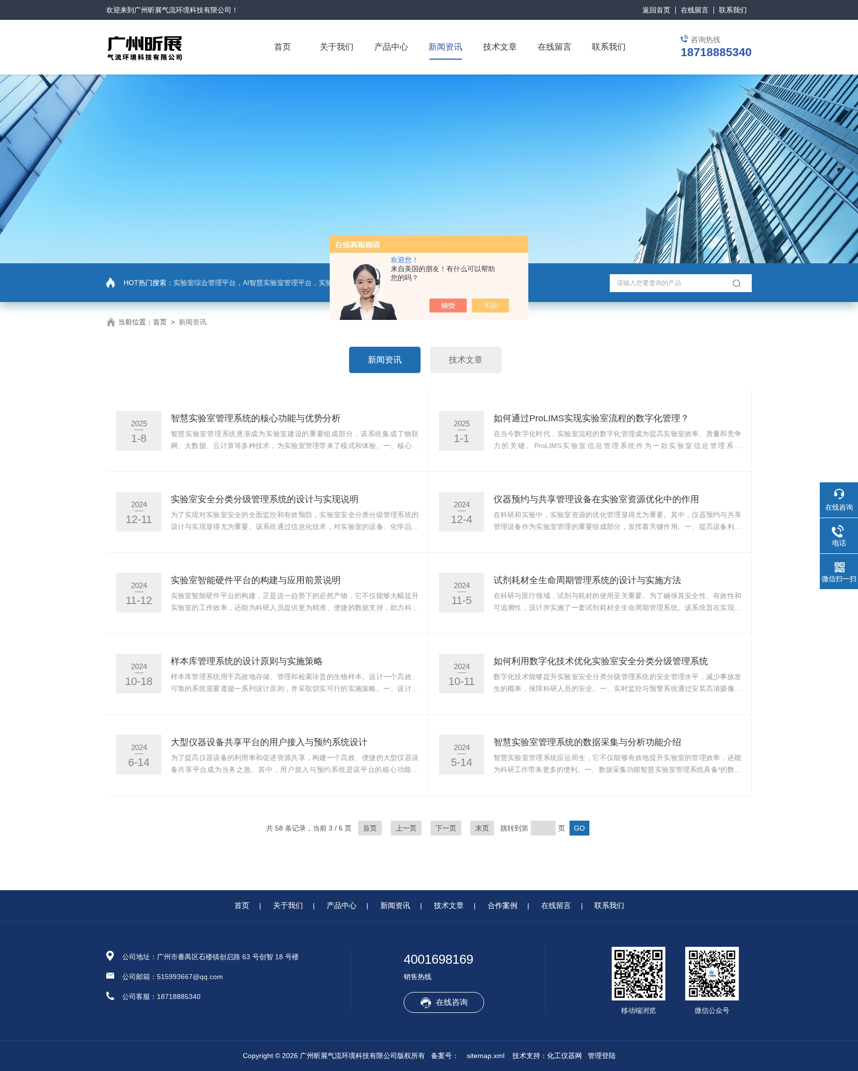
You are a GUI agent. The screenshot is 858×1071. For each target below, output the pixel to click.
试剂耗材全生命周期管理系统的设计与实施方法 (587, 580)
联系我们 (733, 10)
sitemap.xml (485, 1056)
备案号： (445, 1056)
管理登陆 (602, 1056)
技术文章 (500, 47)
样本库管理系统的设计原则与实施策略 (247, 661)
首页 (282, 47)
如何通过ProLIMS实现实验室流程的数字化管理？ (591, 418)
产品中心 (391, 47)
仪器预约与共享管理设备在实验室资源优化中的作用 (596, 499)
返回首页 (656, 10)
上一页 (406, 828)
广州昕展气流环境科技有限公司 (182, 10)
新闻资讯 (445, 47)
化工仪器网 (564, 1056)
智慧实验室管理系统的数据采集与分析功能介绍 (587, 742)
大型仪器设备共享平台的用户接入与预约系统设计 (269, 742)
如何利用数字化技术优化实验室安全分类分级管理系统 (601, 661)
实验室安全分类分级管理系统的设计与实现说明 (264, 499)
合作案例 (502, 905)
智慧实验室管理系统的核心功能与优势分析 (256, 418)
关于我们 (337, 47)
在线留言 (695, 10)
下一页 (445, 828)
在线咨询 (452, 1002)
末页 (482, 828)
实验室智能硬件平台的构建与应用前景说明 (256, 580)
